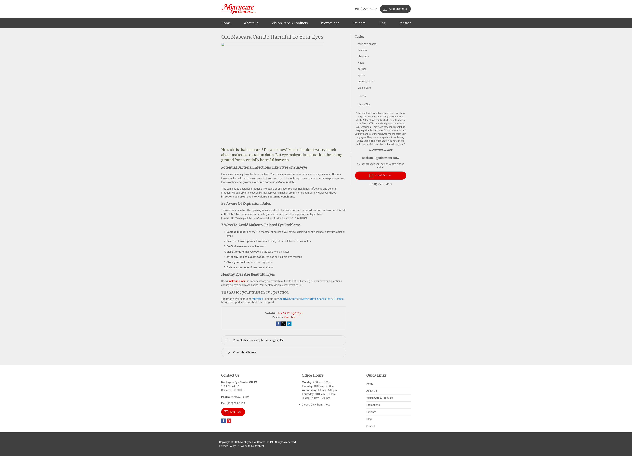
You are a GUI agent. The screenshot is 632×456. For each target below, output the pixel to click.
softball (362, 69)
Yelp (229, 421)
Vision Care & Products (289, 23)
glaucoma (363, 56)
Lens (363, 96)
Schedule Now (383, 175)
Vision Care (364, 87)
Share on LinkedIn (289, 323)
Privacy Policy (227, 446)
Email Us (235, 411)
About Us (251, 23)
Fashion (362, 50)
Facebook (223, 421)
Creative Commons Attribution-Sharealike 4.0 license (311, 298)
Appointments (397, 8)
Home (226, 23)
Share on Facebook (278, 323)
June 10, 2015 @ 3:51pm (290, 313)
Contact (405, 23)
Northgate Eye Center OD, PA (256, 442)
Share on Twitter (283, 323)
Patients (359, 23)
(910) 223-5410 (366, 9)
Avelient (259, 446)
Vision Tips (289, 317)
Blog (382, 23)
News (361, 62)
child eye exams (367, 44)
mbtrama (257, 298)
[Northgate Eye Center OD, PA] (238, 9)
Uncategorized (366, 81)
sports (361, 75)
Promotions (330, 23)
